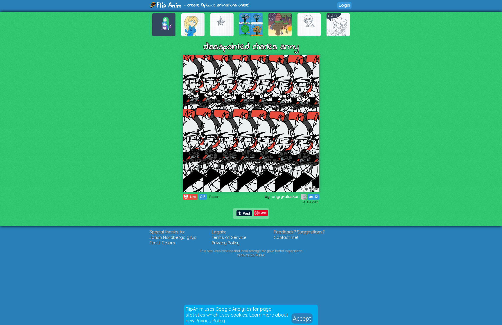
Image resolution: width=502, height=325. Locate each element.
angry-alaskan (286, 196)
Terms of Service (228, 237)
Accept (302, 318)
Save (263, 213)
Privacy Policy (210, 321)
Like (190, 196)
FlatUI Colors (162, 243)
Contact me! (286, 237)
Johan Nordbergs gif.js (172, 237)
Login (344, 5)
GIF (202, 197)
